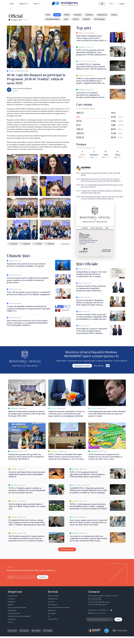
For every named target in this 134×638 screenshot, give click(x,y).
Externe (75, 19)
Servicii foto (51, 601)
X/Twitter (39, 244)
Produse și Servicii (53, 596)
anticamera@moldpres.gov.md (101, 602)
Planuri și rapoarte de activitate (17, 607)
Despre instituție (12, 596)
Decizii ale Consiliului (14, 613)
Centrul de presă (53, 604)
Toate (48, 15)
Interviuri (86, 19)
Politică (66, 15)
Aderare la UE (102, 15)
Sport (66, 19)
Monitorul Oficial (53, 619)
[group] (100, 37)
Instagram (26, 244)
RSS (49, 616)
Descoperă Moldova (52, 19)
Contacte (10, 622)
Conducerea (11, 599)
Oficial (16, 16)
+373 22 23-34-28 (96, 598)
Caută (118, 619)
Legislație (10, 604)
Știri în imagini (99, 19)
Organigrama (11, 601)
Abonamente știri (53, 599)
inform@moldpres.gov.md (100, 604)
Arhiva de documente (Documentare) (59, 607)
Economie (89, 15)
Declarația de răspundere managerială (19, 616)
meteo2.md (92, 147)
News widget (52, 613)
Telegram (50, 244)
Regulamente (12, 619)
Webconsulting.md (100, 613)
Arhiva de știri (52, 610)
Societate (77, 15)
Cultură (114, 15)
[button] (121, 43)
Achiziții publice (12, 610)
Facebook (14, 244)
